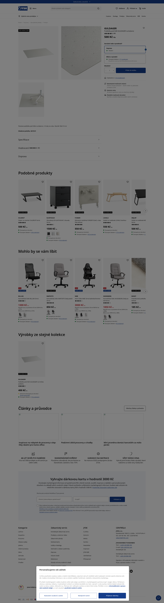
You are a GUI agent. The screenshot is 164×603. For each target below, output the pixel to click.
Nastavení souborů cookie (53, 596)
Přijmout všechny (112, 596)
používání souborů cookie (73, 588)
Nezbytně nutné (84, 596)
